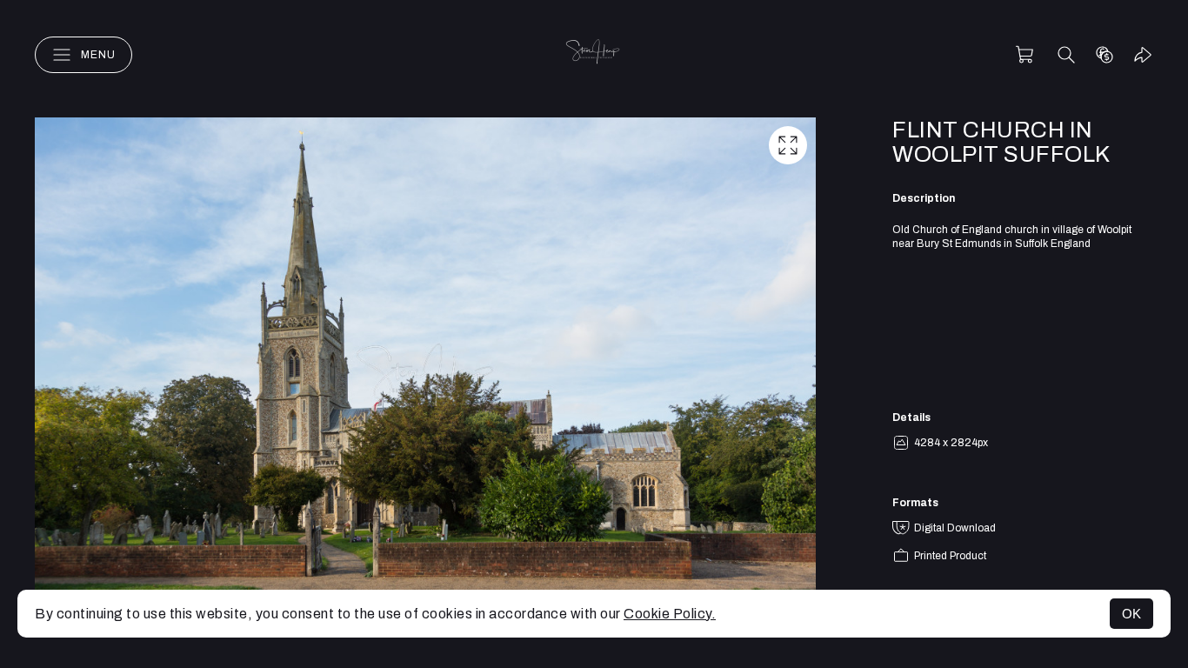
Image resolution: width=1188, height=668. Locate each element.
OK (1131, 613)
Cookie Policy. (670, 613)
